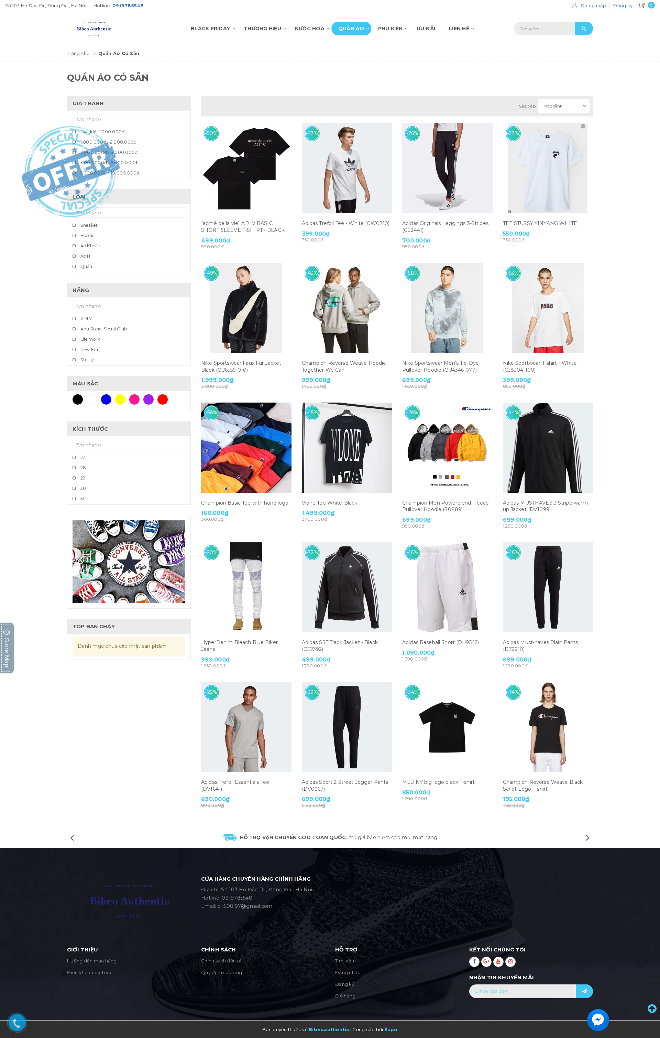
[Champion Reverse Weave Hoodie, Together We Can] (347, 308)
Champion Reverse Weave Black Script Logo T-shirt (543, 785)
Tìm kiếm (345, 960)
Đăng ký (344, 984)
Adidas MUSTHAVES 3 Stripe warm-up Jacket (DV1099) (546, 506)
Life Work (89, 339)
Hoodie (87, 235)
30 (82, 488)
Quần (85, 266)
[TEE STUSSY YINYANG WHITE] (548, 168)
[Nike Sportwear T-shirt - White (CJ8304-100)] (548, 308)
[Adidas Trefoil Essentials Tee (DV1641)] (246, 727)
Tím (150, 399)
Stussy (86, 359)
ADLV (85, 318)
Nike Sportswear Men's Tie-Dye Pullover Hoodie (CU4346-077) (440, 366)
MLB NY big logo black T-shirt (438, 782)
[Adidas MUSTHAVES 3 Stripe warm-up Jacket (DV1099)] (548, 448)
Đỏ (164, 399)
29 (82, 478)
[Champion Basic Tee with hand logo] (246, 448)
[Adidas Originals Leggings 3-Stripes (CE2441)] (447, 168)
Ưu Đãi (426, 28)
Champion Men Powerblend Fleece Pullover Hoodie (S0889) (445, 506)
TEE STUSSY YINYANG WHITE (540, 223)
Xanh (108, 399)
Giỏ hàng (345, 995)
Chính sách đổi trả (221, 960)
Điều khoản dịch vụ (89, 972)
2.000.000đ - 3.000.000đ (108, 152)
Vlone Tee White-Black (330, 503)
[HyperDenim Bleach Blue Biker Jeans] (246, 587)
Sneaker (88, 225)
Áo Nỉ (85, 256)
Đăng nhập (348, 972)
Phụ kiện (390, 28)
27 (82, 457)
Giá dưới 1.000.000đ (101, 131)
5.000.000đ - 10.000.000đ (109, 173)
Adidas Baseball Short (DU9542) (440, 642)
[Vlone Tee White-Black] (347, 448)
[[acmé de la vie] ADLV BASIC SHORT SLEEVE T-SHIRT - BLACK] (246, 168)
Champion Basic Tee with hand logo (245, 503)
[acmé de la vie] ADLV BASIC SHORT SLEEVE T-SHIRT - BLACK (243, 226)
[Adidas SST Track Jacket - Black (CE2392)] (347, 587)
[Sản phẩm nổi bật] (129, 561)
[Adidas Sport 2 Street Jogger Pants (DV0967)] (347, 727)
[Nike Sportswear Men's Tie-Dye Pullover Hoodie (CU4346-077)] (447, 308)
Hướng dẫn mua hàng (92, 960)
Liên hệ (459, 28)
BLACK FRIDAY (210, 28)
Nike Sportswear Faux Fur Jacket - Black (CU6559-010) (243, 366)
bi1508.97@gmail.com (245, 906)
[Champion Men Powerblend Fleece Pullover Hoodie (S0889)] (447, 448)
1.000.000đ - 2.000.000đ (107, 142)
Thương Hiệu (262, 28)
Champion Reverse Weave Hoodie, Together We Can (344, 366)
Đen (80, 399)
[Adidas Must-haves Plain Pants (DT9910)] (548, 587)
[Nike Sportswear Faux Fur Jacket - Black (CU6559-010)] (246, 308)
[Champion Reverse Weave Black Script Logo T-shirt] (548, 727)
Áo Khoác (89, 245)
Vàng (122, 399)
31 (81, 498)
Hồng (136, 399)
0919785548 (237, 898)
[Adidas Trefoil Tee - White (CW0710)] (347, 168)
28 (82, 467)
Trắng (94, 399)
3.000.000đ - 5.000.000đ (108, 162)
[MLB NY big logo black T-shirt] (447, 727)
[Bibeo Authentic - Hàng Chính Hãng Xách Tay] (106, 28)
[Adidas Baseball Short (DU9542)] (447, 587)
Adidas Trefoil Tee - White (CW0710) (346, 223)
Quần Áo (351, 28)
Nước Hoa (309, 28)
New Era (88, 349)
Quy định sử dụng (221, 972)
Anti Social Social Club (103, 328)
